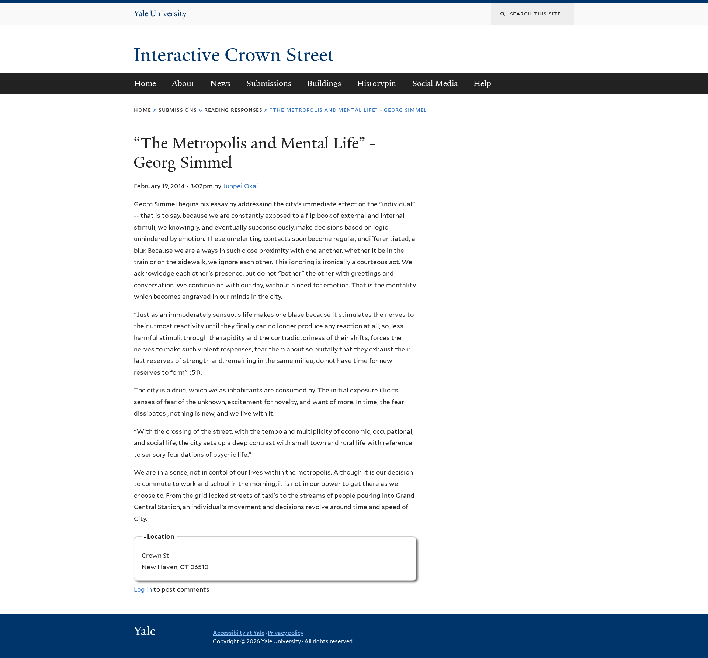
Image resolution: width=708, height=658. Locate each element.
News (220, 83)
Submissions (268, 83)
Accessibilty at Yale (238, 633)
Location (160, 536)
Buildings (324, 83)
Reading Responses (233, 109)
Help (482, 83)
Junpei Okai (240, 186)
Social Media (435, 83)
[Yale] (145, 631)
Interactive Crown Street (236, 55)
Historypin (376, 83)
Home (145, 83)
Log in (143, 589)
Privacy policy (285, 633)
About (183, 83)
